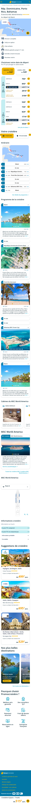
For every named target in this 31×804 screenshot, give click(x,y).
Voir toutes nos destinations (21, 686)
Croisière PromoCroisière (7, 5)
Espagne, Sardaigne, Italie (12, 568)
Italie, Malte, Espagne (10, 600)
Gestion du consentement (8, 790)
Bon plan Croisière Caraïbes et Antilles (22, 5)
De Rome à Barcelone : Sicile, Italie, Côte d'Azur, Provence (13, 633)
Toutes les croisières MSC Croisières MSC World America (17, 472)
